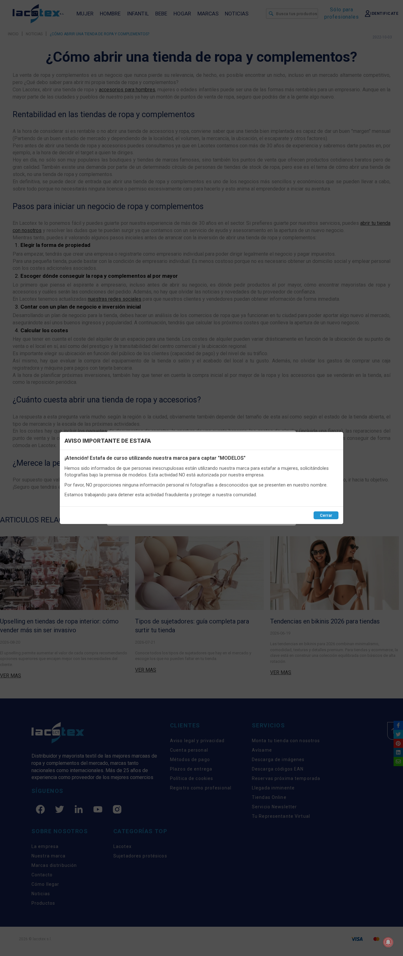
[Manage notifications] (388, 942)
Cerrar (326, 515)
